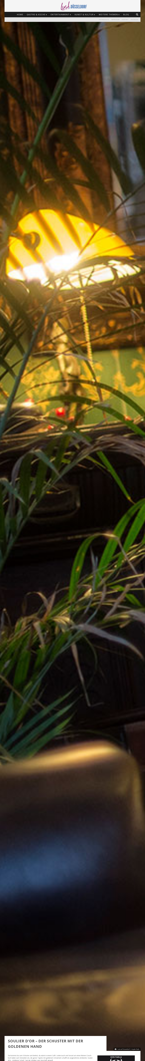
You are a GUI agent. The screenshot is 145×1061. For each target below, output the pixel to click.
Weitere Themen (108, 14)
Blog (126, 14)
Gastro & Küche (36, 14)
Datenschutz (104, 19)
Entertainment (60, 14)
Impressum (115, 19)
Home (20, 14)
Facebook (134, 19)
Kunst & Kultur (84, 14)
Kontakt (125, 19)
